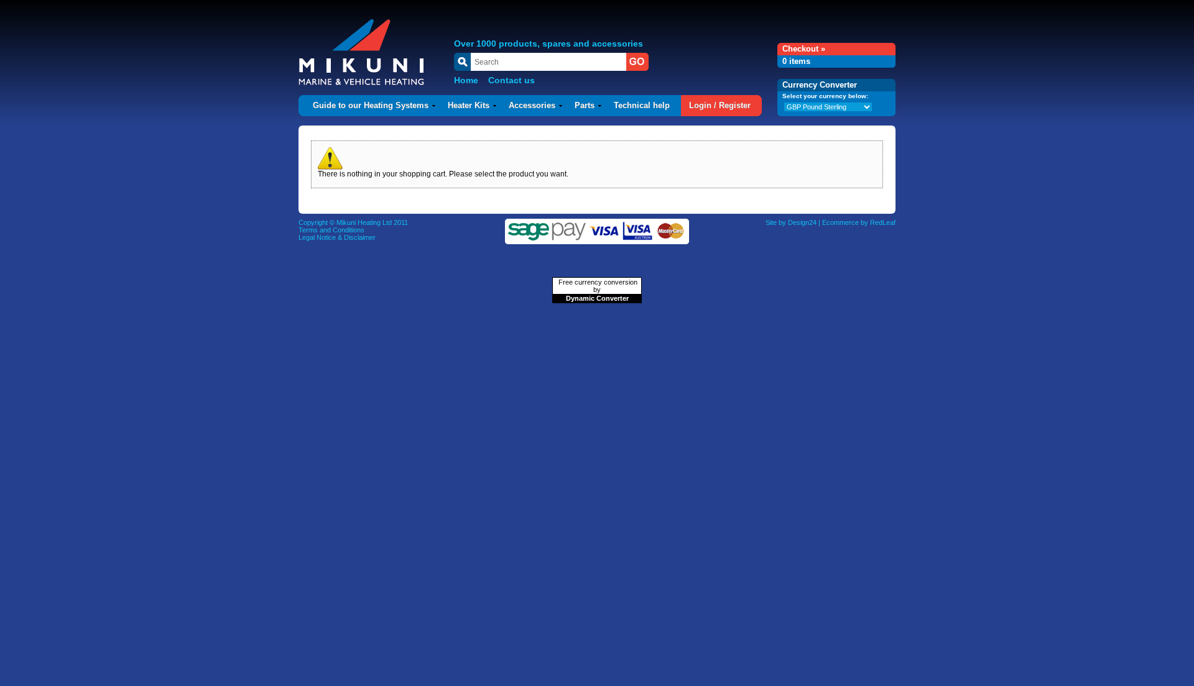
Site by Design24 (791, 222)
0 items (796, 61)
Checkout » (803, 48)
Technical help (642, 105)
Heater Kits (468, 105)
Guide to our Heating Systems (370, 105)
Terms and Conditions (331, 230)
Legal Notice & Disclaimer (337, 237)
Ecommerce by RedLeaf (858, 222)
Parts (585, 105)
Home (466, 80)
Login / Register (720, 105)
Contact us (511, 80)
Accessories (532, 105)
